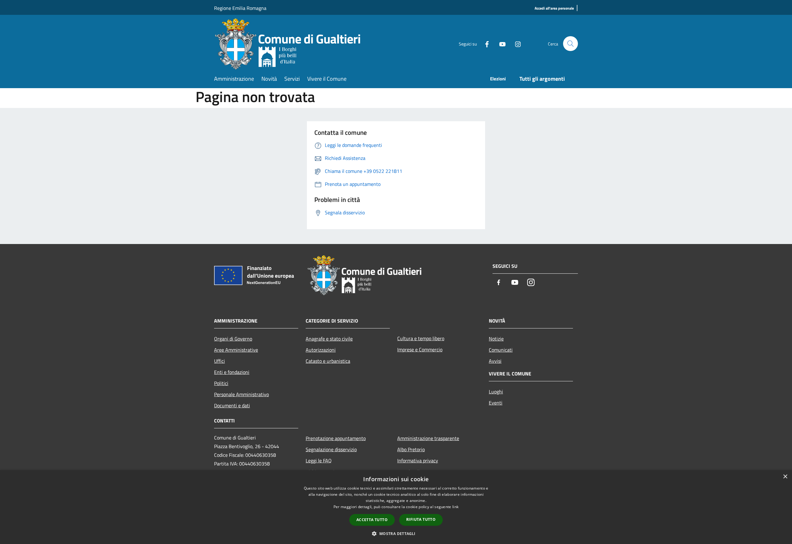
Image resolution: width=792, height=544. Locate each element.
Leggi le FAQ (319, 460)
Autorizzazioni (321, 349)
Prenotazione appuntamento (336, 438)
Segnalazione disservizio (331, 449)
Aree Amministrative (236, 349)
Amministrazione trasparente (428, 438)
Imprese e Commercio (419, 349)
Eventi (495, 402)
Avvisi (495, 361)
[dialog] (396, 507)
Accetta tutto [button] (372, 519)
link (455, 506)
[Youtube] (500, 43)
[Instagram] (515, 43)
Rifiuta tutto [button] (421, 519)
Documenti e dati (232, 405)
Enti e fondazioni (231, 372)
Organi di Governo (233, 338)
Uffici (219, 361)
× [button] (785, 476)
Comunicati (501, 349)
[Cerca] (570, 43)
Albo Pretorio (411, 449)
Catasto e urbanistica (328, 361)
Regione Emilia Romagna (240, 8)
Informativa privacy (417, 460)
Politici (221, 383)
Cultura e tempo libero (420, 338)
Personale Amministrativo (241, 394)
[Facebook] (484, 43)
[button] (396, 533)
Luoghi (496, 391)
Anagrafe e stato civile (329, 338)
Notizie (496, 338)
